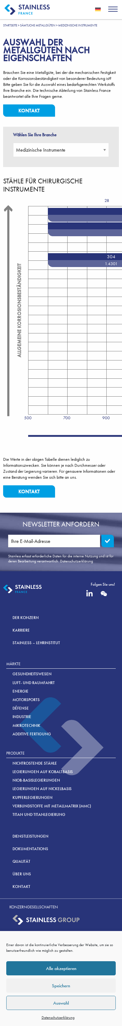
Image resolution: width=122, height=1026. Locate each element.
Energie (20, 691)
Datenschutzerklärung (58, 1017)
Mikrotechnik (26, 725)
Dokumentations (30, 848)
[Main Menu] (113, 10)
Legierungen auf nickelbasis (42, 788)
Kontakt (29, 110)
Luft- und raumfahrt (34, 682)
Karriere (21, 630)
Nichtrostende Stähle (35, 763)
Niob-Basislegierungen (36, 780)
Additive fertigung (32, 734)
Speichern (61, 986)
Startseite (10, 25)
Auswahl (61, 1003)
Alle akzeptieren (61, 968)
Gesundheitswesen (32, 674)
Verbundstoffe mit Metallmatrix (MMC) (52, 806)
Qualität (21, 861)
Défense (21, 708)
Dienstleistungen (30, 836)
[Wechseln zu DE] (98, 9)
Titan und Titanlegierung (39, 814)
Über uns (22, 874)
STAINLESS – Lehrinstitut (36, 642)
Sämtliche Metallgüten (37, 25)
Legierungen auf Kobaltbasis (43, 771)
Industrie (22, 716)
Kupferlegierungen (33, 797)
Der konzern (26, 617)
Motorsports (26, 699)
